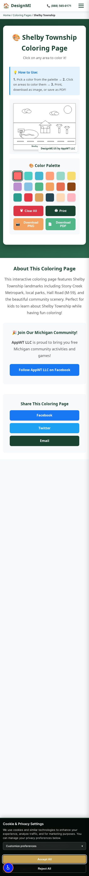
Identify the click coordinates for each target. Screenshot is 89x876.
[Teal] (17, 197)
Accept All (44, 859)
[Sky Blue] (28, 187)
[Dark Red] (28, 197)
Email (44, 440)
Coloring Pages (22, 15)
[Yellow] (71, 176)
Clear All (28, 211)
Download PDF (59, 224)
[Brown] (71, 187)
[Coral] (61, 187)
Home (7, 15)
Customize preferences (44, 846)
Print (60, 211)
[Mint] (61, 176)
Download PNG (27, 224)
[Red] (17, 175)
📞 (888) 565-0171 (59, 6)
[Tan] (39, 197)
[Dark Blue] (50, 197)
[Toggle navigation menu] (81, 6)
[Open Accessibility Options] (8, 868)
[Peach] (61, 197)
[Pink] (71, 197)
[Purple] (17, 187)
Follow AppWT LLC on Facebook (44, 370)
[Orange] (50, 176)
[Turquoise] (28, 176)
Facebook (44, 415)
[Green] (39, 187)
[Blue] (39, 176)
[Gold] (50, 187)
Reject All (44, 868)
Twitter (44, 428)
